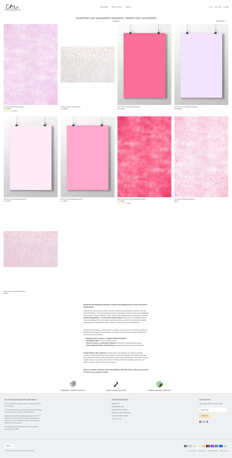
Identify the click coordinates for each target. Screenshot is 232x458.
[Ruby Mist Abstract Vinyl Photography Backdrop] (144, 156)
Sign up (205, 416)
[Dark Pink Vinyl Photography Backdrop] (144, 64)
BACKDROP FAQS (118, 407)
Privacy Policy (202, 451)
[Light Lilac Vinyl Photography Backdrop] (201, 64)
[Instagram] (204, 422)
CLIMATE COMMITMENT (120, 416)
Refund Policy (223, 451)
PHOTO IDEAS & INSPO (119, 410)
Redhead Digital (30, 450)
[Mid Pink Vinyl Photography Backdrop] (88, 156)
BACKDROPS (104, 7)
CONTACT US (116, 419)
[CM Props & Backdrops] (12, 7)
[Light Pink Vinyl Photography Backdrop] (31, 156)
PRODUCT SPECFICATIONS (121, 413)
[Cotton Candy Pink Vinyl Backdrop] (31, 64)
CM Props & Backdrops (15, 450)
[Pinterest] (207, 422)
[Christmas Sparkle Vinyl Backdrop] (88, 64)
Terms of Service (192, 451)
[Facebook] (200, 422)
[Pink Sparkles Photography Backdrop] (31, 249)
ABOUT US (115, 404)
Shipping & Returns (213, 451)
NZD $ (8, 446)
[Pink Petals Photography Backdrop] (201, 156)
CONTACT (128, 7)
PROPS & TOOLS (117, 7)
